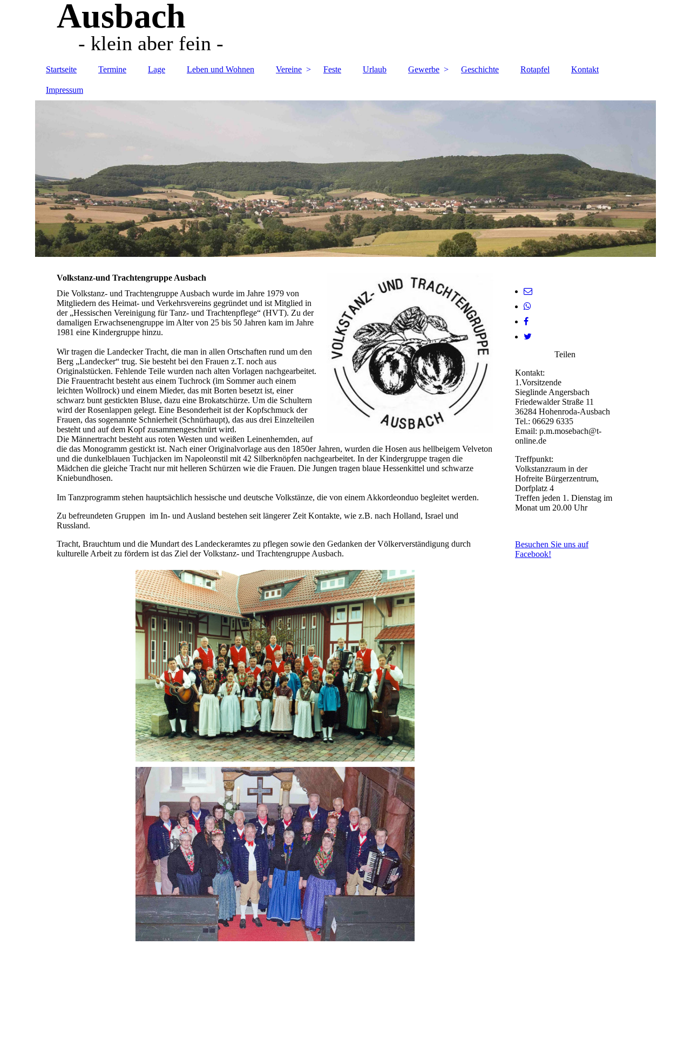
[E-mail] (528, 291)
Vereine (289, 69)
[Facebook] (526, 321)
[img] (345, 29)
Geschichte (480, 69)
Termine (112, 69)
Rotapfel (535, 69)
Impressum (64, 89)
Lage (156, 69)
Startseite (61, 69)
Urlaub (375, 69)
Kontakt (585, 69)
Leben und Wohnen (220, 69)
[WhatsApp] (527, 306)
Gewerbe (423, 69)
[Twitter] (528, 336)
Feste (332, 69)
